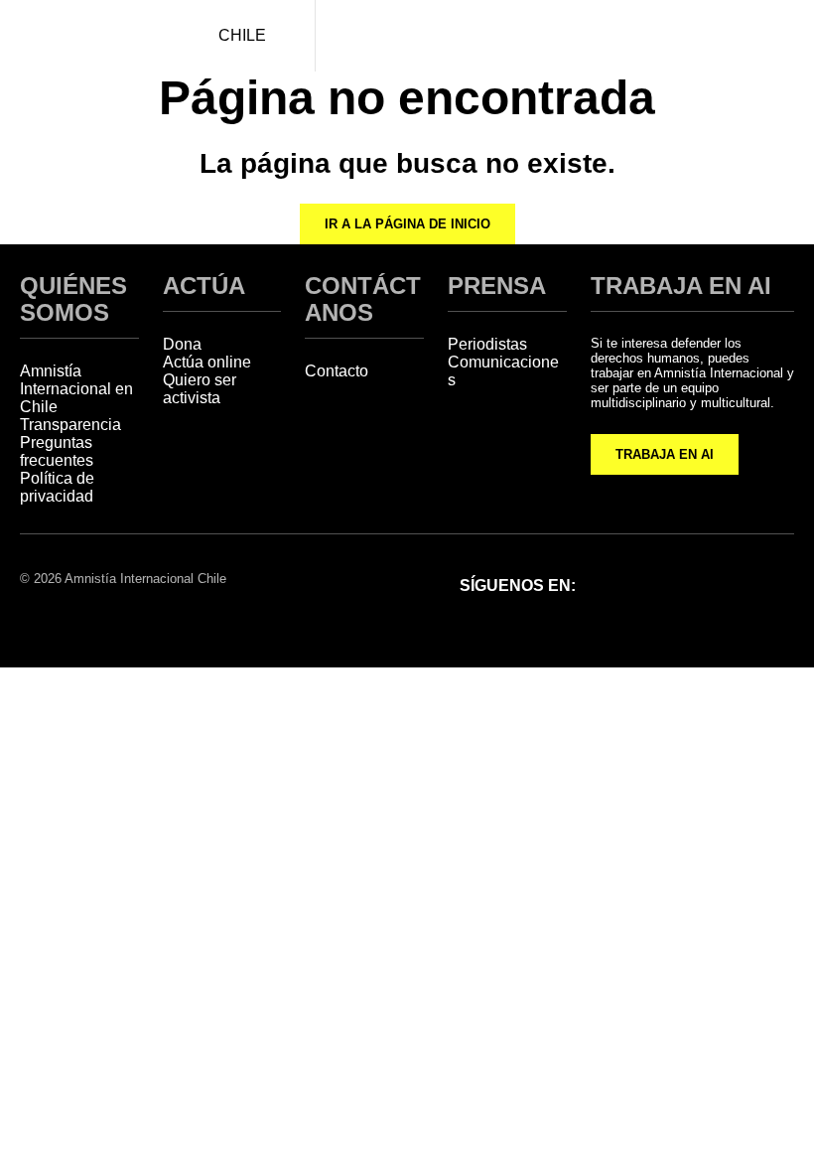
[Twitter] (723, 584)
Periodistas (487, 344)
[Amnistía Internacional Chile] (85, 36)
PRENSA (497, 285)
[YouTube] (774, 584)
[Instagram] (671, 584)
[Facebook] (619, 584)
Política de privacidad (57, 487)
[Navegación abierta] (779, 36)
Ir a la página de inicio (407, 224)
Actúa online (207, 362)
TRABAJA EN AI (664, 454)
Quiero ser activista (199, 388)
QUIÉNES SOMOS (73, 299)
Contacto (336, 371)
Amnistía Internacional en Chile (76, 389)
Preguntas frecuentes (56, 451)
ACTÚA (204, 285)
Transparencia (70, 424)
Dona (182, 344)
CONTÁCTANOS (363, 299)
